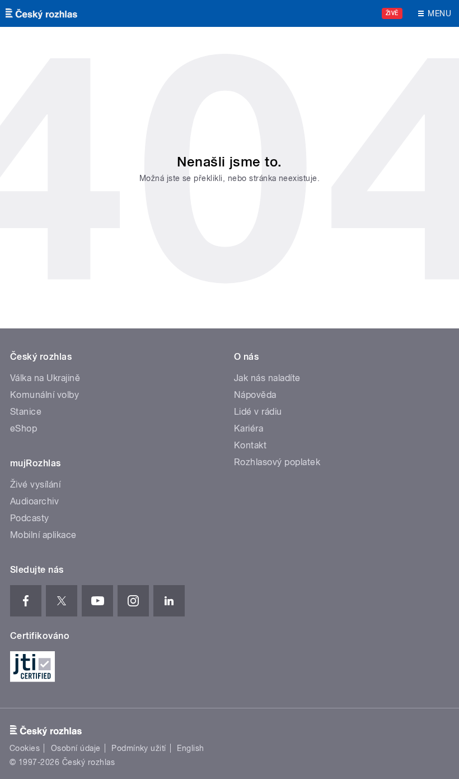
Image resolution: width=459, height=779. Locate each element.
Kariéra (248, 428)
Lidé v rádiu (258, 411)
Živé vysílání (35, 484)
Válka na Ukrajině (45, 378)
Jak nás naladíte (267, 378)
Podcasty (29, 518)
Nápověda (255, 395)
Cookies (25, 748)
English (190, 748)
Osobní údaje (76, 748)
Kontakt (250, 445)
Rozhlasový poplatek (277, 462)
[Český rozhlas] (41, 13)
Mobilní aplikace (43, 535)
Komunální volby (44, 395)
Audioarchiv (34, 501)
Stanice (25, 411)
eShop (23, 428)
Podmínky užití (138, 748)
